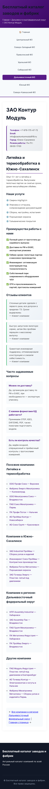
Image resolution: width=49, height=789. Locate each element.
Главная (6, 20)
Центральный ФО (24, 40)
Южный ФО (24, 85)
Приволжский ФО (24, 54)
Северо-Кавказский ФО (24, 92)
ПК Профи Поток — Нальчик (23, 512)
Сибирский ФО (24, 70)
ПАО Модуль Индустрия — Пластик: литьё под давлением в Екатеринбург (22, 671)
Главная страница (19, 722)
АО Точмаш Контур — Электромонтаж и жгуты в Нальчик (22, 682)
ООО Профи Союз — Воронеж (24, 484)
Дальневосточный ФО (24, 77)
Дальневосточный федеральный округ (29, 20)
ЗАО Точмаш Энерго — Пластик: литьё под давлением (20, 577)
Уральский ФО (24, 62)
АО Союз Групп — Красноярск (24, 524)
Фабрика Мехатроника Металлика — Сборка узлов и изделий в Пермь (24, 693)
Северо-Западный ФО (24, 47)
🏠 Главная (24, 32)
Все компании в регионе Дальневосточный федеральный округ (23, 715)
